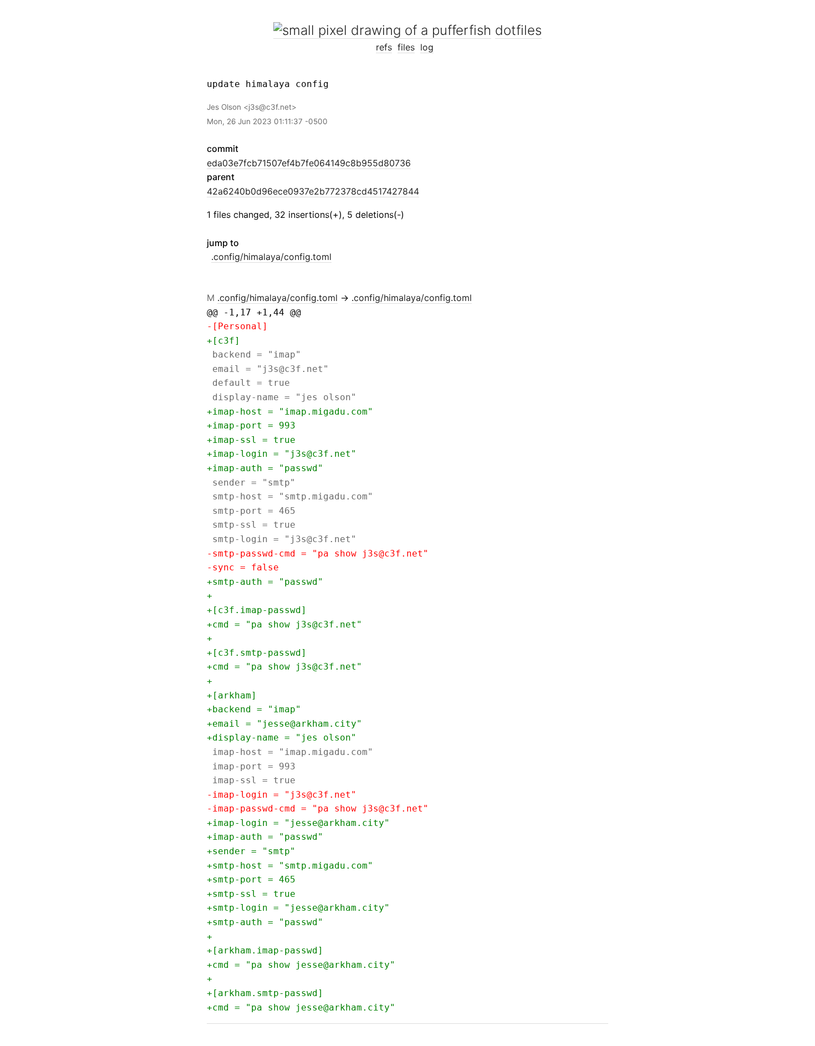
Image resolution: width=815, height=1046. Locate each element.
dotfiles (518, 30)
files (406, 47)
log (427, 47)
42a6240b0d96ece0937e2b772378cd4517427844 (313, 191)
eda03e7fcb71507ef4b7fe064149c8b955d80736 (309, 163)
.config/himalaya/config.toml (271, 256)
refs (384, 47)
